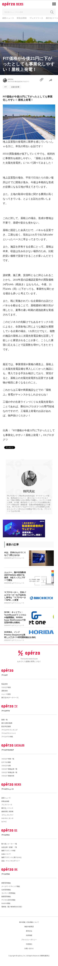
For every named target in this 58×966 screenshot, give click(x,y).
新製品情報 (22, 18)
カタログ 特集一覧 (7, 759)
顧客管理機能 (6, 883)
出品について (6, 854)
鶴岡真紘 (10, 79)
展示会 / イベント (7, 808)
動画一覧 (4, 719)
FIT (5, 87)
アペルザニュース (7, 789)
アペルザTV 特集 (7, 736)
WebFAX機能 (5, 903)
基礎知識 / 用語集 (7, 811)
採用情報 (29, 935)
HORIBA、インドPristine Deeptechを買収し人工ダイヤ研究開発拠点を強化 (20, 634)
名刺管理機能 (6, 889)
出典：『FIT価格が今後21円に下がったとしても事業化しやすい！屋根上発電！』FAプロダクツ (29, 435)
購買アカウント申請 (8, 850)
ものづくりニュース (17, 558)
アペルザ (4, 675)
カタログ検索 (6, 687)
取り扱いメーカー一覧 (9, 844)
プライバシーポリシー (29, 939)
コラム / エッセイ (7, 815)
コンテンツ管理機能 (8, 893)
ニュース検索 (6, 694)
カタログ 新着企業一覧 (9, 772)
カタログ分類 (6, 765)
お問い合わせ (29, 948)
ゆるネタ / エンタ (7, 818)
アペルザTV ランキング (9, 730)
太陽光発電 (15, 87)
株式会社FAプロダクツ (22, 81)
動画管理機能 (6, 896)
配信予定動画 (6, 726)
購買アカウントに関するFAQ (11, 857)
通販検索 (4, 691)
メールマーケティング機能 (10, 886)
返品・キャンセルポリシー (10, 861)
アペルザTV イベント (8, 733)
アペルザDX (5, 874)
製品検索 (4, 684)
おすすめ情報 (6, 762)
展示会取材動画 (6, 723)
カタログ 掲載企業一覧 (9, 769)
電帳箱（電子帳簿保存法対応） (12, 906)
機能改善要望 (29, 926)
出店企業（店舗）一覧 (9, 847)
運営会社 (29, 931)
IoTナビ (4, 821)
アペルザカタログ (7, 750)
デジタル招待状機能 (8, 900)
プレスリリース (36, 18)
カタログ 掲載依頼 (7, 776)
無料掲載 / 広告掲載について (29, 922)
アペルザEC (5, 835)
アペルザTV (5, 711)
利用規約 (29, 944)
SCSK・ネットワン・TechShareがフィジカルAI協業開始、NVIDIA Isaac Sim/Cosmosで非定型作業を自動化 (15, 617)
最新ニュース (8, 18)
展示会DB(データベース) (9, 697)
